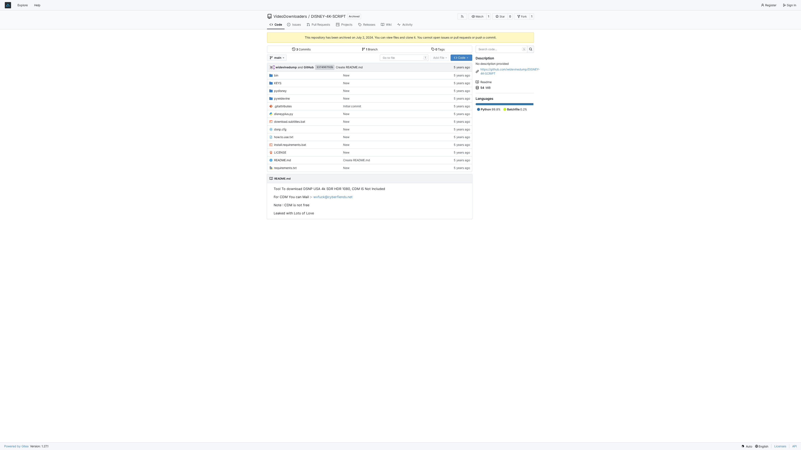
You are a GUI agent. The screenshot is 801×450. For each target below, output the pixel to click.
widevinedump (286, 67)
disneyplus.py (283, 114)
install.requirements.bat (290, 144)
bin (276, 75)
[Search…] (530, 49)
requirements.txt (285, 168)
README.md (282, 160)
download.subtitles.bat (289, 121)
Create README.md (349, 67)
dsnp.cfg (280, 129)
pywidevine (282, 98)
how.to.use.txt (283, 137)
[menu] (746, 446)
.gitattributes (283, 106)
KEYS (277, 83)
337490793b (324, 67)
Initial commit (352, 106)
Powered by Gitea (16, 446)
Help (37, 5)
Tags (440, 49)
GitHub (309, 67)
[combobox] (404, 58)
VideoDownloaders (290, 16)
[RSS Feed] (462, 16)
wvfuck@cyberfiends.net (333, 197)
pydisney (280, 90)
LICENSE (280, 152)
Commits (303, 49)
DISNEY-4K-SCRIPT (328, 16)
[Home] (8, 5)
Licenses (780, 446)
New (346, 75)
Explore (23, 5)
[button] (478, 16)
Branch (372, 49)
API (794, 446)
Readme (486, 82)
